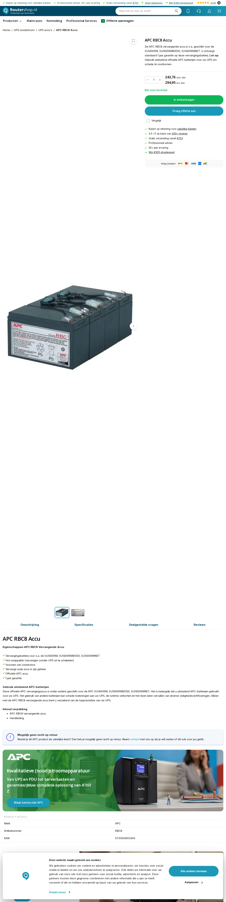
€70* (136, 3)
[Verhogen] (160, 80)
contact (134, 739)
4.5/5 (213, 3)
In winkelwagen (184, 100)
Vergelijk (156, 120)
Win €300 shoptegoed (181, 3)
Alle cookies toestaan (193, 871)
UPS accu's (45, 30)
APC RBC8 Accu (66, 30)
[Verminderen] (147, 80)
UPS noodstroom (24, 30)
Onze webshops (153, 3)
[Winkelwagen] (219, 11)
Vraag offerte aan (184, 111)
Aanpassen (191, 882)
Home (6, 30)
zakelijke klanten (186, 129)
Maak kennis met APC (28, 802)
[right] (133, 326)
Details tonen (57, 892)
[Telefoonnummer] (188, 11)
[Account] (209, 11)
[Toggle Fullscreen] (133, 40)
